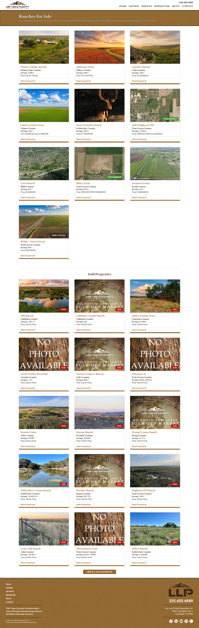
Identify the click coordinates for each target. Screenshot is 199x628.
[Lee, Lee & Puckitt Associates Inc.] (17, 5)
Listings (134, 6)
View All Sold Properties (99, 572)
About (176, 6)
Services (146, 6)
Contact (187, 6)
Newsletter (162, 6)
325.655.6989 (186, 2)
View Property (28, 81)
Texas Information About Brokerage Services (24, 611)
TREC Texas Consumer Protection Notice (22, 608)
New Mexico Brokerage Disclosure (20, 614)
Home (122, 6)
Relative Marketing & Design (28, 622)
